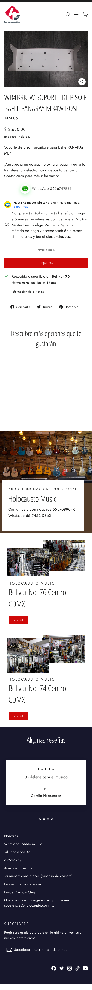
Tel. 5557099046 (17, 852)
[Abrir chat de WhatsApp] (26, 188)
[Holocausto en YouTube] (85, 968)
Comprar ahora (46, 263)
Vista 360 (18, 620)
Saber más (21, 206)
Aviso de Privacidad (19, 868)
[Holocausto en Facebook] (53, 968)
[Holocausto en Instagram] (69, 968)
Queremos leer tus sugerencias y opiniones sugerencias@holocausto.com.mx (36, 903)
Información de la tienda (28, 291)
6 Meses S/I (13, 859)
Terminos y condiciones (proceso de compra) (38, 875)
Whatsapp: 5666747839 (23, 843)
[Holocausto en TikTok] (77, 968)
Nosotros (11, 836)
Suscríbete (16, 924)
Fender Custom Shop (20, 892)
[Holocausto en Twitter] (61, 968)
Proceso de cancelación (22, 884)
